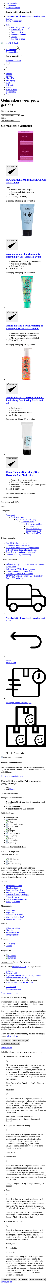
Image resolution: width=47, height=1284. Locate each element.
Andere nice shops (13, 989)
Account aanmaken (13, 60)
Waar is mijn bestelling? (20, 27)
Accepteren (6, 1041)
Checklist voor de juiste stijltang (18, 554)
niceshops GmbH (19, 967)
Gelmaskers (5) (32, 526)
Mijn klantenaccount (14, 886)
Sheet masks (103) (33, 533)
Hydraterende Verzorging (26, 519)
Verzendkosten (17, 32)
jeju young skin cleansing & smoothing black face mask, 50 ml (23, 255)
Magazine (10, 930)
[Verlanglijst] (8, 65)
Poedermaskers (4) (33, 531)
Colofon (9, 971)
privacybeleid (12, 1036)
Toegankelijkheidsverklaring (17, 978)
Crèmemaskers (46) (33, 524)
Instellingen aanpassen (10, 1043)
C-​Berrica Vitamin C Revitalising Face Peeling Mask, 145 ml (25, 400)
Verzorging (10, 515)
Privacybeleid (11, 973)
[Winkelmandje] (26, 68)
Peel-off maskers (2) (34, 528)
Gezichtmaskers (27, 522)
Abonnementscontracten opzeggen (19, 982)
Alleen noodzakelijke (20, 1041)
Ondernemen (11, 987)
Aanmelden (10, 910)
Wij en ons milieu (13, 928)
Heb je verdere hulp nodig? (17, 899)
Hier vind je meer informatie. (12, 776)
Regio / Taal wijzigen (21, 962)
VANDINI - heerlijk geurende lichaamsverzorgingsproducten (18, 544)
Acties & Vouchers (13, 897)
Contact (14, 36)
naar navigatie (11, 3)
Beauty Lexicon (12, 932)
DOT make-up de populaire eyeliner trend (22, 548)
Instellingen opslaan (9, 1279)
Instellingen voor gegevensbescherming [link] (21, 980)
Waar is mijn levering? (15, 917)
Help (8, 25)
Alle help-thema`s (18, 39)
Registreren (10, 912)
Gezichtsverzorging (18, 517)
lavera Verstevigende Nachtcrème (19, 571)
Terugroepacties (12, 935)
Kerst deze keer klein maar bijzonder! (21, 552)
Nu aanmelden (12, 52)
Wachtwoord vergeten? (15, 915)
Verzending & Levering (15, 892)
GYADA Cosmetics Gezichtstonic (19, 573)
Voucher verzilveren (14, 919)
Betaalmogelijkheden (14, 890)
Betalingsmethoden (18, 34)
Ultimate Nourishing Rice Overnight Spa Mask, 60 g (22, 473)
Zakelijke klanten (13, 901)
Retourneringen (17, 30)
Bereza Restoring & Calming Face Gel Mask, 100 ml (24, 327)
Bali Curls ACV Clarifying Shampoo (20, 569)
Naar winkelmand (13, 8)
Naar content (11, 5)
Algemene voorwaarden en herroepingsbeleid (24, 975)
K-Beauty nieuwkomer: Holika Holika (21, 550)
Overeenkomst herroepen (11, 993)
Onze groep (10, 943)
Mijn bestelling (12, 888)
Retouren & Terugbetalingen (17, 895)
